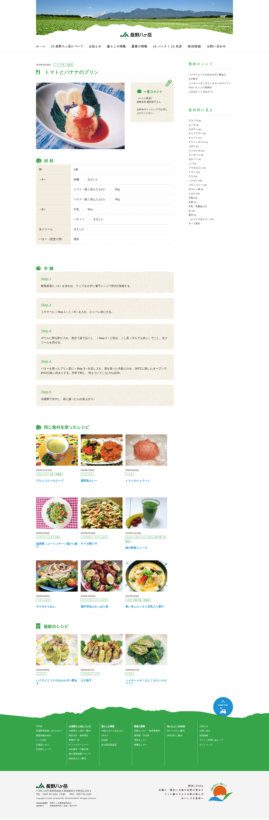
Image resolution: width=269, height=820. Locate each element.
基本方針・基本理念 (78, 735)
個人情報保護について (79, 754)
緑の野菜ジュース (136, 547)
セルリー (193, 159)
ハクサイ (193, 180)
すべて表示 (194, 223)
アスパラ (193, 120)
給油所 (104, 740)
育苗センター (140, 740)
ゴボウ (192, 146)
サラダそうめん (45, 606)
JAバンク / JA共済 (176, 726)
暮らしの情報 (107, 726)
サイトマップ (205, 744)
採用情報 (203, 735)
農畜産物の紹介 (43, 735)
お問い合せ (204, 731)
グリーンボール (196, 142)
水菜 (190, 202)
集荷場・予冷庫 (141, 735)
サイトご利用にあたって (211, 740)
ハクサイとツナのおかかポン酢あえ (56, 682)
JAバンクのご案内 (176, 731)
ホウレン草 (194, 189)
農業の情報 (139, 726)
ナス (190, 176)
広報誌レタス (42, 744)
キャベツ (193, 137)
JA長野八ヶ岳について (80, 726)
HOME (39, 726)
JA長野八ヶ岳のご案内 (80, 731)
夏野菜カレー (89, 480)
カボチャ (193, 129)
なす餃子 (86, 680)
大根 (190, 197)
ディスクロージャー (78, 744)
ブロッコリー (195, 185)
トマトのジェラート (137, 480)
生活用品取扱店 (109, 744)
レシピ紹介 (41, 740)
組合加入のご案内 (77, 758)
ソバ (190, 163)
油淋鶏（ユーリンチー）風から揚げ (56, 545)
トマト (192, 172)
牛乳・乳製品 (195, 206)
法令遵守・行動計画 (78, 749)
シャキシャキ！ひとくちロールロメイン (146, 682)
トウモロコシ (195, 167)
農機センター (140, 744)
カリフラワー (195, 133)
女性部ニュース (43, 749)
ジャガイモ (194, 150)
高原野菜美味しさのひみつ (49, 731)
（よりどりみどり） (199, 219)
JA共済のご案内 (174, 735)
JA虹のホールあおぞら (112, 731)
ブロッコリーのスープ (50, 480)
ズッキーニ (194, 154)
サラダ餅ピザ (89, 543)
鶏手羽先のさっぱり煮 (94, 606)
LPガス (104, 735)
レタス (192, 193)
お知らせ (203, 726)
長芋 (190, 215)
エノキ (192, 125)
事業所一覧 (74, 740)
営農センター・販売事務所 (147, 731)
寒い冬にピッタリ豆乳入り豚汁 (144, 606)
